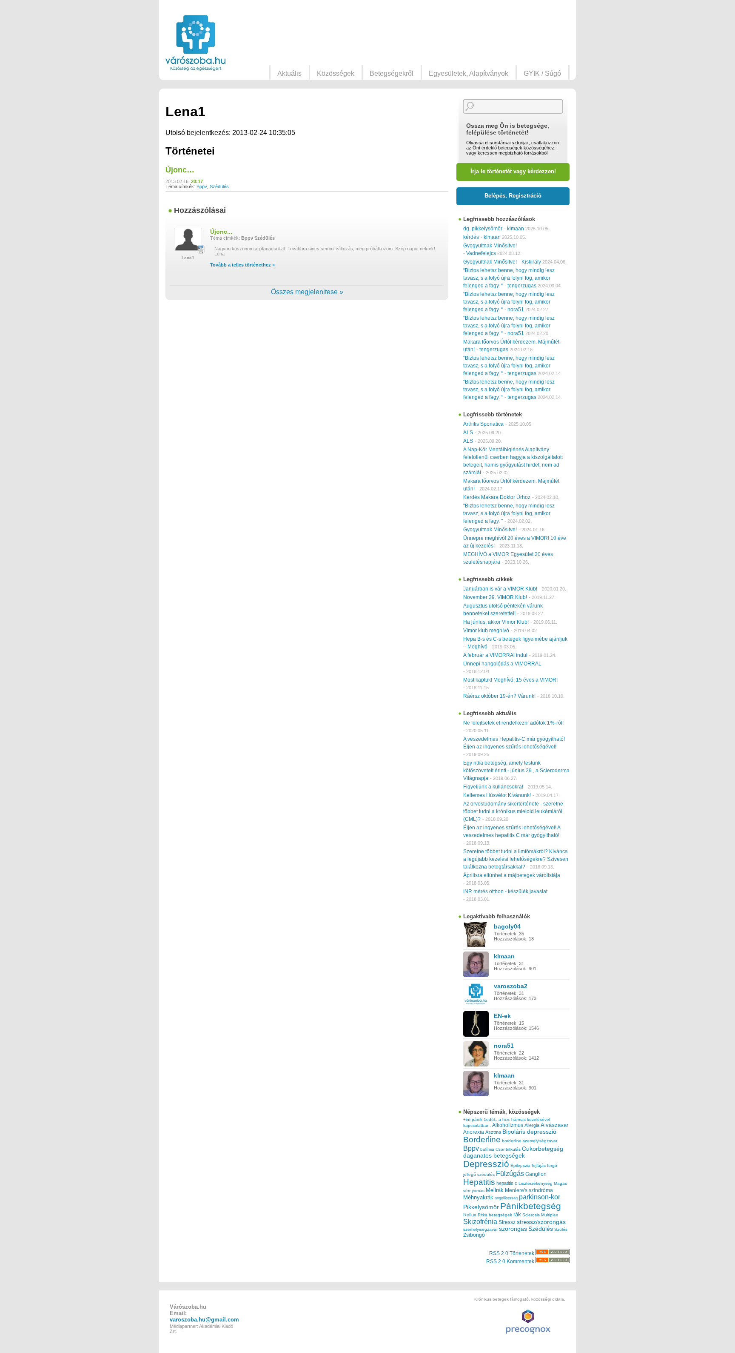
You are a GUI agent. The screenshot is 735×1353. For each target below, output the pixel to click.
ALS (468, 433)
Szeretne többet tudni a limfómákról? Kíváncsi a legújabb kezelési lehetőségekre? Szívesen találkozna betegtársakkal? (516, 859)
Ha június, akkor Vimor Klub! (496, 622)
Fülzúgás (510, 1173)
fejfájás (539, 1165)
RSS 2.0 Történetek (512, 1253)
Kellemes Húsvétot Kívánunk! (497, 795)
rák (517, 1215)
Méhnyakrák (478, 1197)
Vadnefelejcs (481, 253)
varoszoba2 (510, 986)
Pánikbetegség (530, 1206)
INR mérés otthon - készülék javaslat (505, 891)
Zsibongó (474, 1235)
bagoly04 (507, 926)
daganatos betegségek (494, 1155)
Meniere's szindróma (529, 1190)
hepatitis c (506, 1183)
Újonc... (221, 231)
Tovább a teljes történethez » (242, 264)
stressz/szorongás (541, 1221)
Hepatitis (479, 1182)
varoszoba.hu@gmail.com (204, 1319)
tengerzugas (521, 286)
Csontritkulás (508, 1149)
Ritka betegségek (495, 1215)
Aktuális (289, 73)
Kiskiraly (531, 262)
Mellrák (495, 1190)
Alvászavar (554, 1125)
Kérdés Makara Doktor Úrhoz (496, 497)
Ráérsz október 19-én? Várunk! (499, 696)
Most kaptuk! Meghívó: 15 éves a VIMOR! (510, 680)
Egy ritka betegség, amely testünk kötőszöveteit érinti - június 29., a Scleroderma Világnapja (516, 770)
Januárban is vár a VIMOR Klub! (500, 589)
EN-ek (502, 1015)
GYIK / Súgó (542, 73)
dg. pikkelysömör (482, 229)
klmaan (515, 229)
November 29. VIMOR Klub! (495, 597)
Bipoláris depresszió (529, 1131)
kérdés (471, 237)
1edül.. (490, 1119)
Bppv (202, 186)
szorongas (513, 1229)
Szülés (560, 1229)
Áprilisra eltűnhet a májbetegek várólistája (511, 875)
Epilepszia (520, 1165)
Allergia (531, 1125)
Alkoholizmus (507, 1125)
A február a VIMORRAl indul (495, 655)
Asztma (493, 1132)
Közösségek (335, 73)
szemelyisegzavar (480, 1229)
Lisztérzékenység (535, 1183)
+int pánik (472, 1119)
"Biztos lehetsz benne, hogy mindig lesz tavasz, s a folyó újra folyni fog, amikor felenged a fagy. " (509, 513)
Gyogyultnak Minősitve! (490, 246)
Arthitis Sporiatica (483, 424)
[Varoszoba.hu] (195, 43)
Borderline (482, 1139)
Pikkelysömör (481, 1207)
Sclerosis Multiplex (540, 1215)
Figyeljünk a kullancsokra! (493, 787)
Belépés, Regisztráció (512, 195)
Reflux (469, 1214)
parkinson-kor (539, 1197)
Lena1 (188, 257)
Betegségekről (391, 73)
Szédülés (219, 186)
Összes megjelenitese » (307, 291)
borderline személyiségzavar (529, 1140)
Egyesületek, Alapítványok (468, 73)
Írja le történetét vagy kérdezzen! (513, 171)
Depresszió (486, 1164)
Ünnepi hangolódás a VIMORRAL (502, 664)
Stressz (507, 1222)
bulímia (487, 1149)
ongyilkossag (506, 1198)
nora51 (515, 309)
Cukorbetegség (542, 1149)
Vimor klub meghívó (486, 631)
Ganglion (536, 1174)
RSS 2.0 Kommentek (511, 1261)
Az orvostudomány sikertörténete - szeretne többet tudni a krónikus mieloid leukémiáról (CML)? (513, 811)
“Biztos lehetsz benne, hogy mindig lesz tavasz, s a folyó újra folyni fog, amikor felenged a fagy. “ (509, 278)
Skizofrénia (480, 1221)
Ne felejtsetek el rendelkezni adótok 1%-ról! (513, 723)
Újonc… (179, 170)
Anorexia (473, 1132)
